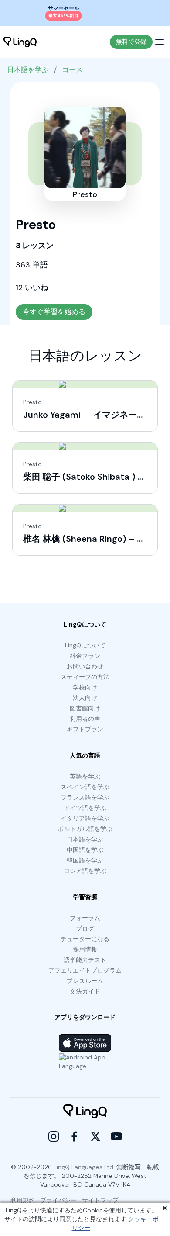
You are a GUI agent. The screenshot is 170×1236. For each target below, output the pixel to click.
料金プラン (85, 656)
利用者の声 (85, 719)
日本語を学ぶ (28, 69)
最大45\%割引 (63, 15)
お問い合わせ (85, 666)
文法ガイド (85, 991)
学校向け (85, 687)
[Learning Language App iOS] (85, 1043)
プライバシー (58, 1200)
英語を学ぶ (85, 776)
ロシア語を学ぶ (85, 871)
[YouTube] (116, 1136)
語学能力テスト (85, 960)
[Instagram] (53, 1136)
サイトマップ (100, 1200)
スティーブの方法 (85, 677)
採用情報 (85, 949)
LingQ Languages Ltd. (84, 1167)
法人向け (85, 698)
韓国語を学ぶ (85, 860)
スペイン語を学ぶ (85, 787)
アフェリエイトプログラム (85, 970)
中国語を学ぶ (85, 850)
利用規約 (22, 1200)
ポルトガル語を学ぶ (85, 829)
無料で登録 (131, 41)
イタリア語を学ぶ (85, 818)
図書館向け (85, 708)
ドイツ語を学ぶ (85, 808)
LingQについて (85, 645)
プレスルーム (85, 981)
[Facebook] (74, 1136)
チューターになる (85, 939)
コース (72, 69)
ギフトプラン (85, 729)
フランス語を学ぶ (85, 797)
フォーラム (85, 918)
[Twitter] (95, 1136)
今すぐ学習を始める (54, 311)
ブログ (85, 928)
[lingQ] (20, 42)
